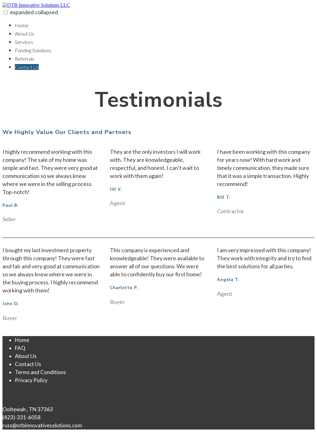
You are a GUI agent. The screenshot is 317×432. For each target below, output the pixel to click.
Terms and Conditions (40, 372)
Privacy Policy (31, 380)
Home (21, 25)
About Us (24, 34)
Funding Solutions (33, 50)
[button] (6, 12)
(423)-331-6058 (21, 417)
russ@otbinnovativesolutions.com (42, 425)
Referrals (24, 59)
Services (24, 42)
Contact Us (27, 67)
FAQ (20, 348)
